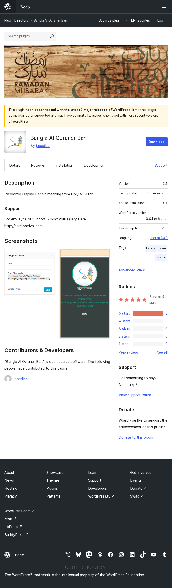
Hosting (10, 488)
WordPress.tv (101, 496)
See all (162, 353)
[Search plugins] (51, 36)
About (9, 472)
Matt (10, 519)
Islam (162, 248)
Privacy (10, 496)
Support (161, 165)
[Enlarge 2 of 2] (104, 255)
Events (136, 480)
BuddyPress (16, 534)
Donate (138, 488)
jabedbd (43, 145)
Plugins (52, 488)
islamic (161, 257)
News (9, 480)
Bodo (19, 555)
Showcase (55, 472)
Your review (128, 353)
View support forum (135, 395)
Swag (137, 496)
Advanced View (132, 270)
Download (157, 142)
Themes (53, 480)
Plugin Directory (16, 20)
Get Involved (141, 472)
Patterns (53, 496)
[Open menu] (165, 6)
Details (14, 165)
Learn (92, 472)
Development (95, 165)
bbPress (13, 526)
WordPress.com (19, 511)
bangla (150, 248)
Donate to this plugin (136, 437)
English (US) (159, 238)
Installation (64, 165)
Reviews (38, 165)
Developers (97, 488)
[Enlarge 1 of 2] (49, 255)
